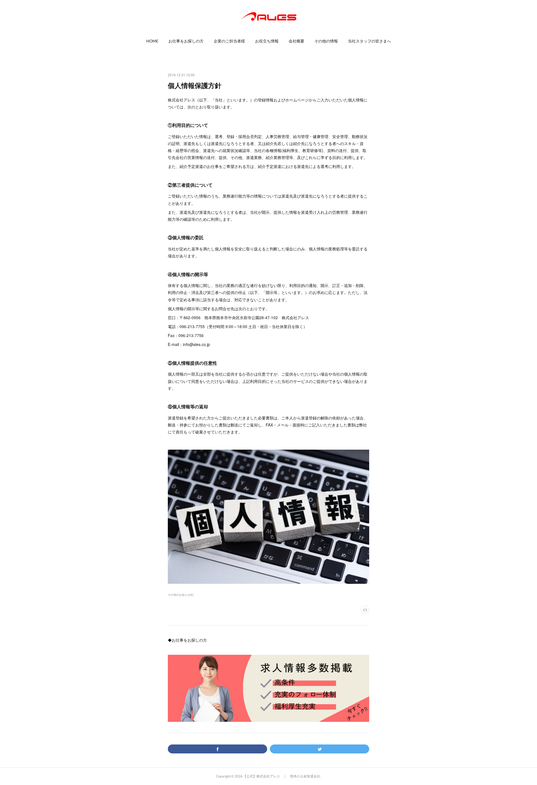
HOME (152, 41)
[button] (152, 41)
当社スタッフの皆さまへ (369, 41)
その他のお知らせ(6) (181, 595)
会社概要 (296, 41)
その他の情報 (326, 41)
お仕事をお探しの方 (186, 41)
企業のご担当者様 (229, 41)
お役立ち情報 (267, 41)
